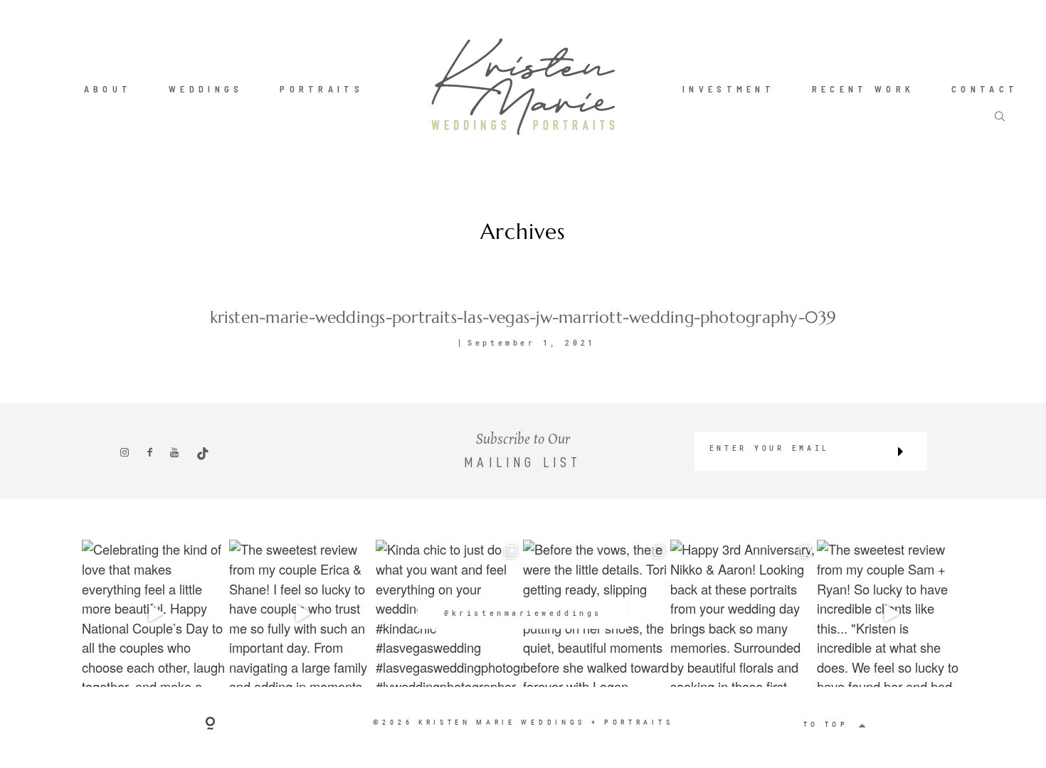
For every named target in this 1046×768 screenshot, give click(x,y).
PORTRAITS (322, 88)
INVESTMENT (728, 88)
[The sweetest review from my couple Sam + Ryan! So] (890, 613)
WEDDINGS (206, 88)
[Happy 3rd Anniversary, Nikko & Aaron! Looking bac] (744, 613)
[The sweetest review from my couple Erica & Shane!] (302, 613)
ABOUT (108, 88)
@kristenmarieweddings (523, 614)
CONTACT (984, 88)
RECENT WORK (863, 88)
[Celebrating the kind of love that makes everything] (155, 613)
